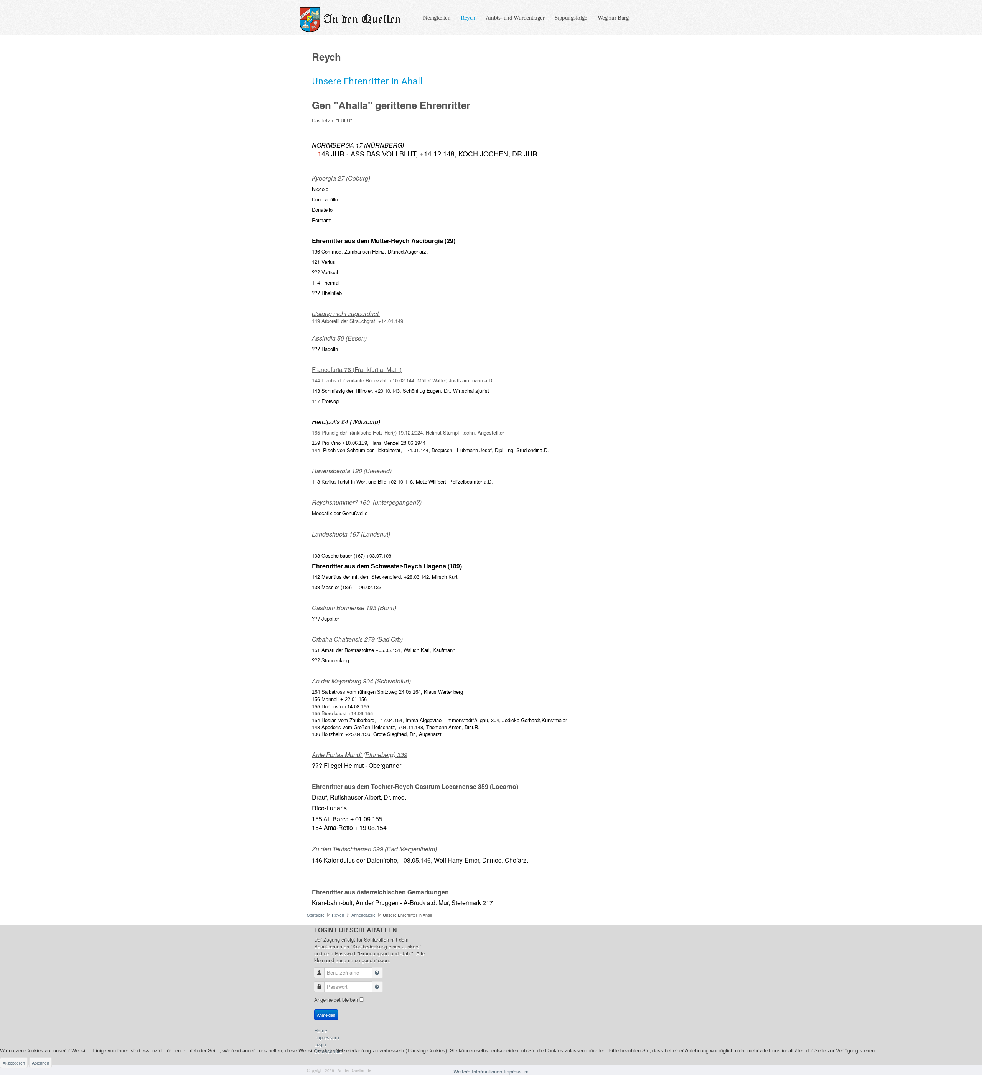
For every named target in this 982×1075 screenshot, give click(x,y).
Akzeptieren (14, 1063)
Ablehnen (40, 1063)
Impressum (326, 1037)
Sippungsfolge (571, 18)
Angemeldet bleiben (336, 999)
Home (320, 1030)
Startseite (316, 915)
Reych (468, 18)
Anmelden (326, 1015)
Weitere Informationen (477, 1071)
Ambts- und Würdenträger (515, 18)
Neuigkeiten (436, 18)
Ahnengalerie (363, 915)
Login (320, 1044)
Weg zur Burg (613, 18)
